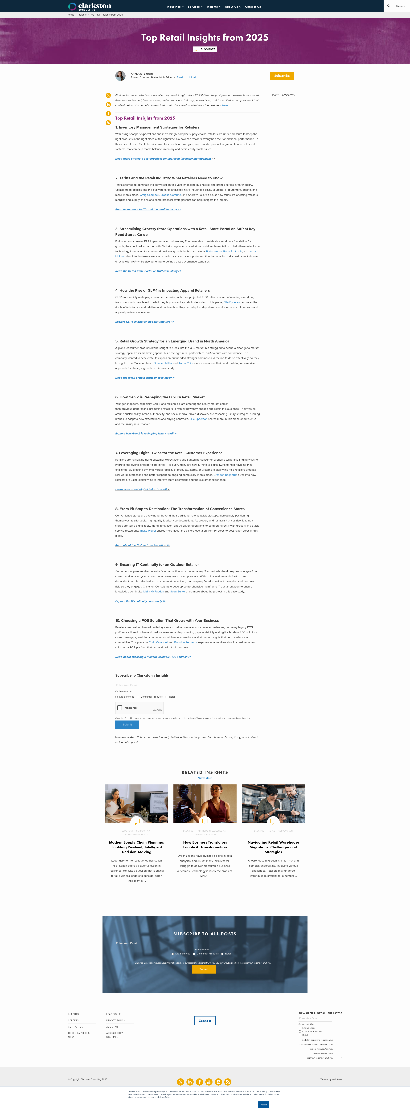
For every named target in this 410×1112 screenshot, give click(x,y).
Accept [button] (264, 1104)
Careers (400, 6)
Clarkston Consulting (89, 7)
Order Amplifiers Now (79, 1035)
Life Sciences (126, 696)
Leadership (113, 1014)
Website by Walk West (331, 1079)
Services (194, 6)
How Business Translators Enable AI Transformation (205, 845)
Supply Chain (143, 831)
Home (70, 14)
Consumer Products (152, 696)
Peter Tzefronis (232, 251)
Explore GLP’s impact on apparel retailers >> (144, 322)
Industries (174, 6)
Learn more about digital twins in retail (141, 489)
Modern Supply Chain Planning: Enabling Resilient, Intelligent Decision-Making (136, 847)
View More (205, 778)
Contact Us (253, 6)
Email (180, 77)
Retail (172, 696)
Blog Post (208, 49)
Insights (212, 6)
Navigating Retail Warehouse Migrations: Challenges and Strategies (273, 847)
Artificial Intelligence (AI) (212, 831)
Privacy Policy (115, 1020)
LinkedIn (193, 77)
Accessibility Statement (114, 1035)
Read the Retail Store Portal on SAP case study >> (148, 271)
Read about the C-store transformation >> (142, 545)
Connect (205, 1021)
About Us (231, 6)
